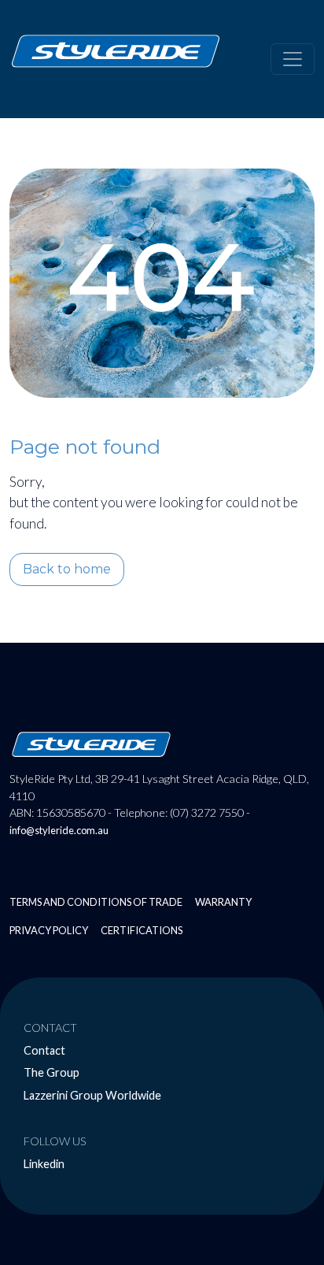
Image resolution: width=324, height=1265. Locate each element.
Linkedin (44, 1163)
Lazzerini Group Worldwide (92, 1095)
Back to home (67, 569)
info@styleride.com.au (59, 830)
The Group (51, 1072)
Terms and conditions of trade (95, 902)
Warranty (223, 902)
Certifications (141, 930)
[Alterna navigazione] (293, 59)
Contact (44, 1050)
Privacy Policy (48, 930)
